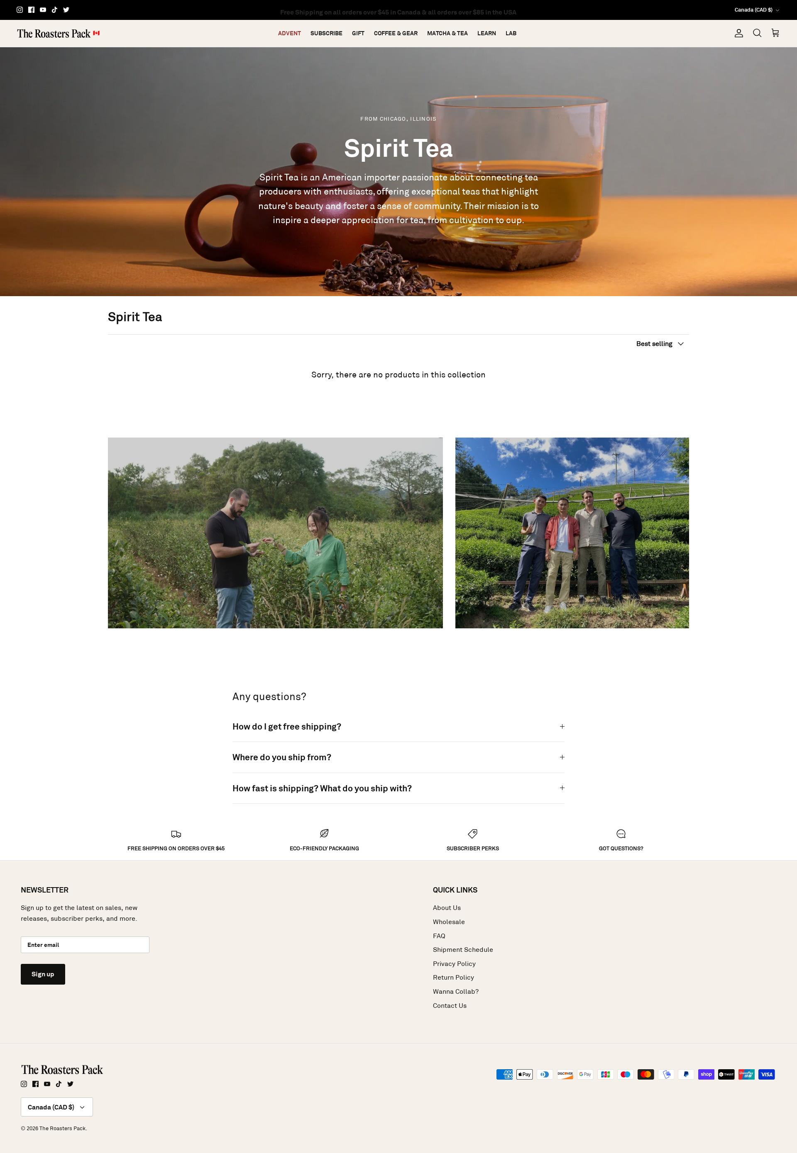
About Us (447, 908)
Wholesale (449, 922)
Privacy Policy (454, 964)
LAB (511, 33)
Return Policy (453, 977)
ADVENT (289, 33)
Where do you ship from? (281, 757)
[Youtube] (43, 10)
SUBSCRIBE (326, 33)
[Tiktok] (54, 10)
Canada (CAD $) (754, 9)
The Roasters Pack (62, 1128)
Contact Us (450, 1005)
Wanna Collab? (456, 991)
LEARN (486, 33)
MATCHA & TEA (447, 33)
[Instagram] (20, 10)
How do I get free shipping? (286, 726)
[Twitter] (66, 10)
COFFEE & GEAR (396, 33)
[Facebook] (31, 10)
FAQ (439, 936)
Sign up (43, 974)
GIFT (358, 33)
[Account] (737, 33)
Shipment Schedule (463, 950)
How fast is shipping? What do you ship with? (322, 788)
